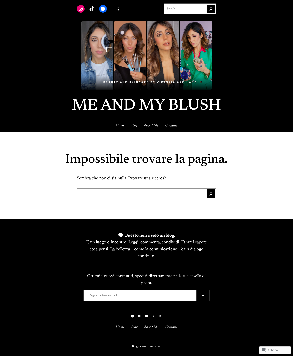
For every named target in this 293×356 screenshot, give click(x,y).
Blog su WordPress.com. (146, 346)
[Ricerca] (211, 193)
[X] (117, 9)
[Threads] (160, 316)
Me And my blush (146, 106)
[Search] (211, 9)
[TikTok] (92, 9)
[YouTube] (146, 316)
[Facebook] (103, 9)
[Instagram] (81, 9)
